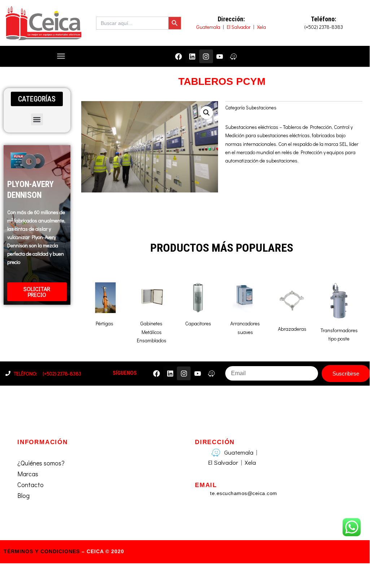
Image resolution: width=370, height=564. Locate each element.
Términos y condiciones (42, 551)
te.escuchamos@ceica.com (243, 493)
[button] (61, 55)
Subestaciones (261, 107)
